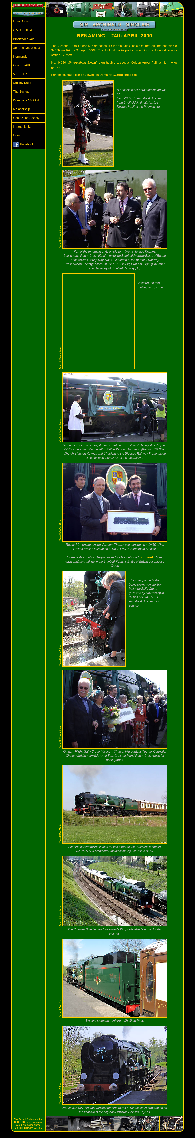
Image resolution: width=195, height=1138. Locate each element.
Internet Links (22, 126)
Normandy (20, 56)
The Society (21, 91)
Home (17, 135)
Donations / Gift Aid (26, 100)
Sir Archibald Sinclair (27, 47)
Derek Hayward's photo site (118, 74)
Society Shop (22, 82)
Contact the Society (26, 118)
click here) (146, 557)
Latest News (21, 21)
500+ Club (20, 74)
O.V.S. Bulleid (22, 30)
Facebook (27, 144)
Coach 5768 (21, 65)
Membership (21, 109)
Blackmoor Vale (23, 39)
